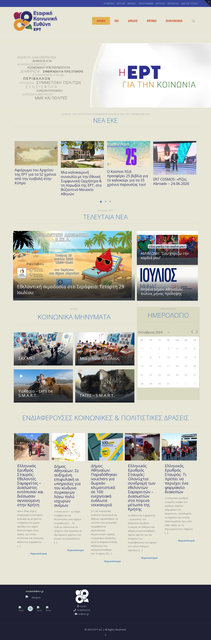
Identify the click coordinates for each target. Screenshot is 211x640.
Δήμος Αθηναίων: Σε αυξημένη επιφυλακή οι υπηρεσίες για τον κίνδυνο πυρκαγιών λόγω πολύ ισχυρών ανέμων (67, 485)
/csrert (83, 606)
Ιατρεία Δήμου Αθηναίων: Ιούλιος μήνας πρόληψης (162, 291)
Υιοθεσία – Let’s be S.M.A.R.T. (35, 393)
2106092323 (83, 610)
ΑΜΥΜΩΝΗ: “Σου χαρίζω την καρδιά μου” (165, 255)
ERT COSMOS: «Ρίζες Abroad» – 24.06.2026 (171, 181)
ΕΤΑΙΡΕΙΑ (109, 3)
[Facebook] (105, 634)
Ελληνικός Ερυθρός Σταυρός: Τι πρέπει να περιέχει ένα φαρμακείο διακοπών (176, 478)
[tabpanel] (36, 164)
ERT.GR (121, 3)
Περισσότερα (75, 550)
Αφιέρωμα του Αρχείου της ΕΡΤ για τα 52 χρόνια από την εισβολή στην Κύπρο (35, 176)
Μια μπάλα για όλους (99, 358)
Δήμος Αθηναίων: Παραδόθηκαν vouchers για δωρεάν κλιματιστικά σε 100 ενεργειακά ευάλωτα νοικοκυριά (104, 485)
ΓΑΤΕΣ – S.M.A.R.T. (97, 395)
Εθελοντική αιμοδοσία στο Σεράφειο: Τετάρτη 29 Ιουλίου (70, 289)
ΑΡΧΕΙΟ (131, 3)
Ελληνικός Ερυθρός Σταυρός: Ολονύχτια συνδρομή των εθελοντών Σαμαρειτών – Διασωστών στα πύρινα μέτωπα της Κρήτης (141, 487)
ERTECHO (173, 3)
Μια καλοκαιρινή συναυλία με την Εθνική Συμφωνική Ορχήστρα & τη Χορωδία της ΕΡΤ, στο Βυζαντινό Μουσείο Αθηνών (81, 183)
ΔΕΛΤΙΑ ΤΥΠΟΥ (189, 3)
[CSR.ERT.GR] (35, 21)
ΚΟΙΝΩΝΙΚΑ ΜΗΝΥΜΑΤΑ (74, 316)
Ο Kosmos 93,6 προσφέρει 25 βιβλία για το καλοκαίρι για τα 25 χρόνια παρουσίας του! (127, 178)
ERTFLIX (160, 3)
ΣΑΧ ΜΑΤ (26, 358)
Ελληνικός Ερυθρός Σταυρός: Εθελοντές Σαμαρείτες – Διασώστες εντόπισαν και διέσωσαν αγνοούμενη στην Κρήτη (30, 485)
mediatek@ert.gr (35, 591)
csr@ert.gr (83, 613)
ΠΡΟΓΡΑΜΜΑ (145, 3)
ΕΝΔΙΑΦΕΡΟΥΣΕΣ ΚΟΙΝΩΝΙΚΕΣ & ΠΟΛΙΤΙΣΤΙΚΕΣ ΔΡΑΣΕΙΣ (105, 417)
